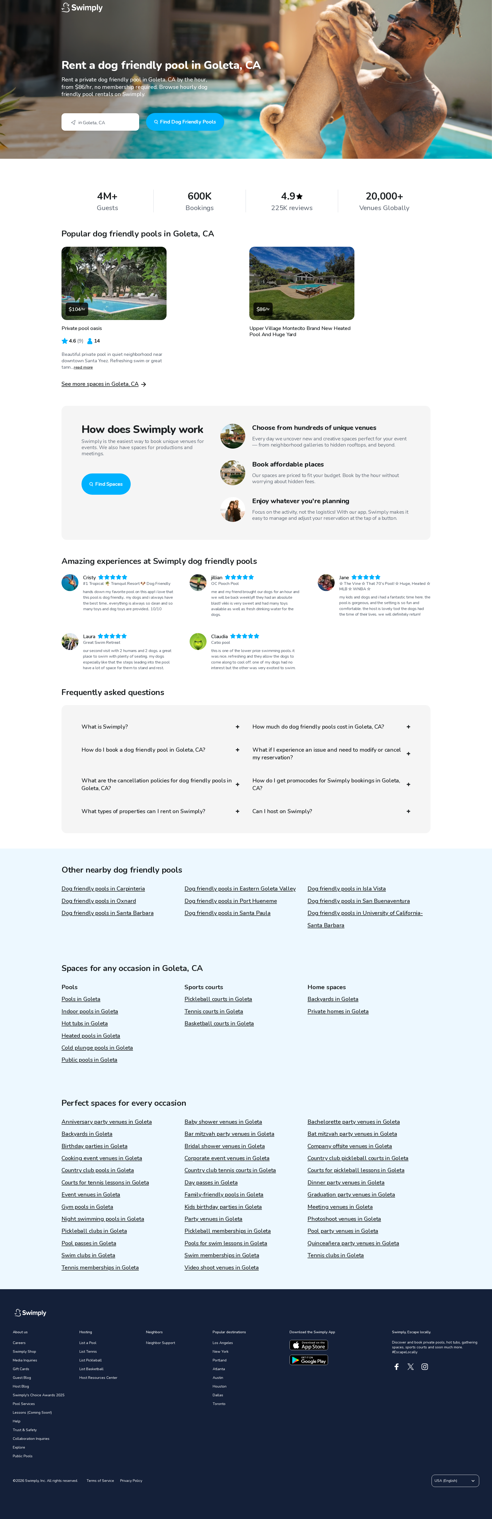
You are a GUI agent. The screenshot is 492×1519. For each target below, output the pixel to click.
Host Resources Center (98, 1377)
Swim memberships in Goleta (221, 1255)
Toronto (219, 1403)
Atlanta (219, 1369)
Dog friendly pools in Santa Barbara (107, 913)
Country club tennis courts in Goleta (230, 1170)
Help (16, 1421)
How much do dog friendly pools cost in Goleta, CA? (318, 727)
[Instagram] (424, 1366)
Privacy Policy (131, 1480)
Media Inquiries (25, 1360)
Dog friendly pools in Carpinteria (103, 889)
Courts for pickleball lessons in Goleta (356, 1170)
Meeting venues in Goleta (340, 1207)
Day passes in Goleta (211, 1182)
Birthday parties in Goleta (94, 1146)
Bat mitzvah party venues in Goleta (352, 1134)
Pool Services (24, 1403)
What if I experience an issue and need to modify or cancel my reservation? (326, 753)
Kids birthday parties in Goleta (223, 1207)
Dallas (218, 1395)
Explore (19, 1447)
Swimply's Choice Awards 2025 (38, 1395)
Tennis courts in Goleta (213, 1011)
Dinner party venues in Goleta (346, 1182)
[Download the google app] (309, 1360)
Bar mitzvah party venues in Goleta (229, 1134)
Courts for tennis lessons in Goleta (105, 1182)
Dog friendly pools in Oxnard (98, 901)
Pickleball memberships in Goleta (227, 1231)
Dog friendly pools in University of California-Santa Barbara (365, 919)
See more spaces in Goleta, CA (100, 384)
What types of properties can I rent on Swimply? (143, 811)
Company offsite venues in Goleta (350, 1146)
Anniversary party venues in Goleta (106, 1122)
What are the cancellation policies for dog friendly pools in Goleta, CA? (156, 784)
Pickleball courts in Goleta (218, 999)
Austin (218, 1377)
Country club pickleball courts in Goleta (358, 1158)
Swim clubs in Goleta (88, 1255)
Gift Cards (21, 1369)
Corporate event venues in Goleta (227, 1158)
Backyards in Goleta (333, 999)
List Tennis (88, 1351)
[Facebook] (396, 1366)
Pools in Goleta (80, 999)
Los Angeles (223, 1342)
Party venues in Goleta (213, 1219)
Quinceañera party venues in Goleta (353, 1243)
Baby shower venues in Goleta (223, 1122)
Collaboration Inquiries (31, 1438)
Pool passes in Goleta (88, 1243)
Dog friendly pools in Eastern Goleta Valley (240, 889)
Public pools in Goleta (89, 1060)
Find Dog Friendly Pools (188, 121)
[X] (410, 1366)
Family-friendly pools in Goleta (223, 1194)
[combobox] (100, 122)
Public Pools (23, 1456)
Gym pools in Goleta (87, 1207)
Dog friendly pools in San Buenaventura (359, 901)
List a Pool (87, 1342)
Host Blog (21, 1386)
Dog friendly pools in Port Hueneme (230, 901)
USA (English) (446, 1480)
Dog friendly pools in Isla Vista (347, 889)
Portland (220, 1360)
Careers (19, 1342)
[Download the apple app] (309, 1345)
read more (83, 367)
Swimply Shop (24, 1351)
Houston (220, 1386)
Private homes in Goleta (338, 1011)
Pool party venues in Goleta (343, 1231)
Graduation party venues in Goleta (351, 1194)
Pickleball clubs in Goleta (94, 1231)
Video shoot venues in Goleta (221, 1268)
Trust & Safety (25, 1430)
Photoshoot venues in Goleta (344, 1219)
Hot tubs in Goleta (84, 1023)
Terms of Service (100, 1480)
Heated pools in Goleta (90, 1036)
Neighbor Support (160, 1342)
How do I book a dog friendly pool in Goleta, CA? (143, 750)
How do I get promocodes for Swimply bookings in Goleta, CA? (326, 784)
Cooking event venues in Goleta (101, 1158)
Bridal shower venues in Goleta (224, 1146)
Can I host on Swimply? (282, 811)
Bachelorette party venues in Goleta (354, 1122)
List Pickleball (90, 1360)
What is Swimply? (104, 727)
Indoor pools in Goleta (89, 1011)
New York (221, 1351)
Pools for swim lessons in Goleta (225, 1243)
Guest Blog (22, 1377)
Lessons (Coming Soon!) (32, 1412)
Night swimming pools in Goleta (102, 1219)
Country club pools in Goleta (97, 1170)
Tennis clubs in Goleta (336, 1255)
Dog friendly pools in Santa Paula (227, 913)
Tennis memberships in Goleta (100, 1268)
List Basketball (91, 1369)
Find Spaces (109, 484)
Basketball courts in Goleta (219, 1023)
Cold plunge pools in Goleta (97, 1048)
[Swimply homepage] (245, 8)
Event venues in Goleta (90, 1194)
